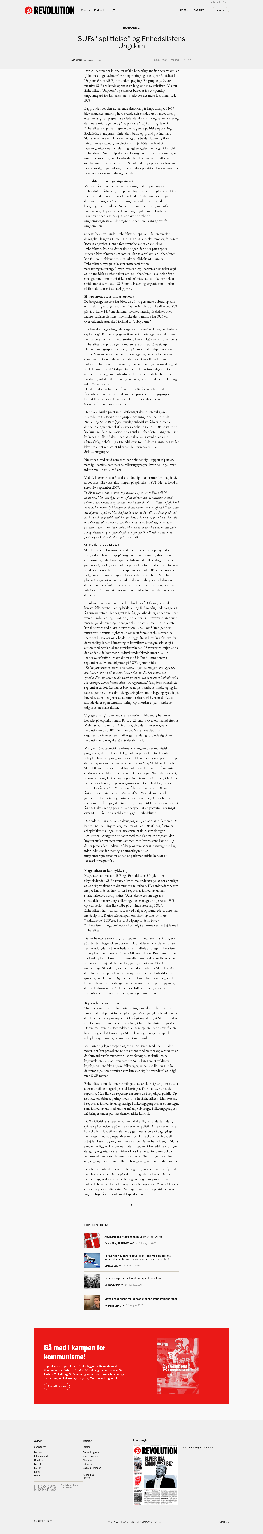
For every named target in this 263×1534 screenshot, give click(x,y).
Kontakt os (88, 1474)
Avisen (38, 1440)
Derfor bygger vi (91, 1452)
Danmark (130, 28)
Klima (37, 1471)
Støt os (226, 2)
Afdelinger (88, 1460)
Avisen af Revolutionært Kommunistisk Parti (136, 1521)
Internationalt (41, 1456)
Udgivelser (88, 1464)
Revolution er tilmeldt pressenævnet (70, 1486)
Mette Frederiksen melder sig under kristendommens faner (140, 1298)
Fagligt (37, 1464)
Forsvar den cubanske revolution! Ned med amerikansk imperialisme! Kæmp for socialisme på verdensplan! (138, 1257)
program (93, 1456)
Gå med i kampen (57, 1386)
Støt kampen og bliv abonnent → (200, 1447)
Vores (86, 1456)
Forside (86, 1446)
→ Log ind (215, 2)
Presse (86, 1477)
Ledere (37, 1475)
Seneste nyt (40, 1446)
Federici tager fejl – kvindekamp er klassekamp (133, 1278)
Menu (84, 10)
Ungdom (38, 1460)
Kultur (37, 1467)
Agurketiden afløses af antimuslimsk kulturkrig (133, 1236)
